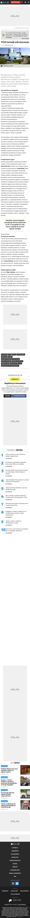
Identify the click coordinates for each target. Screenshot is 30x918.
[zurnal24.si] (5, 2)
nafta (14, 354)
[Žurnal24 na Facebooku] (13, 883)
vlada (19, 363)
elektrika (4, 354)
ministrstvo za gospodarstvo (10, 365)
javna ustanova (6, 361)
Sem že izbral (25, 38)
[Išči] (22, 2)
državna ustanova (17, 361)
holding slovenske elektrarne (10, 358)
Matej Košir (9, 45)
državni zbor (5, 363)
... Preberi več (20, 916)
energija (4, 356)
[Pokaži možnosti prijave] (25, 2)
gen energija (21, 354)
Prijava (7, 396)
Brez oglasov (16, 2)
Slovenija (9, 458)
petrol (10, 356)
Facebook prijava (19, 396)
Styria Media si (22, 904)
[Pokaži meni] (27, 2)
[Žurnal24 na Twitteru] (17, 883)
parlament (13, 363)
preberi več (15, 379)
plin (9, 354)
